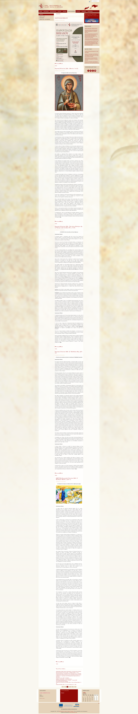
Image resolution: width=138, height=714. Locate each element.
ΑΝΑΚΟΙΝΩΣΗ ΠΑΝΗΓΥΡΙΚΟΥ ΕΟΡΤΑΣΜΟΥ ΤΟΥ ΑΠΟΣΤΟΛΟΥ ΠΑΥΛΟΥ (68, 671)
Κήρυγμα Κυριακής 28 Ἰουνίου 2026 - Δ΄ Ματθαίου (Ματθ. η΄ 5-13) (67, 672)
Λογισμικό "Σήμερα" (43, 698)
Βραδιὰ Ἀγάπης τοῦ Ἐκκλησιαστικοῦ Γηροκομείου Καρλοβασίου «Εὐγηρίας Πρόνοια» (91, 59)
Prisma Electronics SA (73, 712)
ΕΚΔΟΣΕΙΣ (78, 11)
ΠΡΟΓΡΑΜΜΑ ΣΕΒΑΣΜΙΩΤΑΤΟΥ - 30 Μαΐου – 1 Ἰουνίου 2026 (66, 680)
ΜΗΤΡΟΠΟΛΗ (46, 11)
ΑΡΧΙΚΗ (40, 11)
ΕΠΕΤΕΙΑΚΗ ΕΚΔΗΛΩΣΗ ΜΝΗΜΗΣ (62, 681)
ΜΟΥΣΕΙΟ (59, 11)
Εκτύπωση (58, 63)
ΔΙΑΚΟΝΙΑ (64, 11)
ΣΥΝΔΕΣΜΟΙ (84, 11)
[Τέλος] (75, 686)
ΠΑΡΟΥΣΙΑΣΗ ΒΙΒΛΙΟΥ (61, 18)
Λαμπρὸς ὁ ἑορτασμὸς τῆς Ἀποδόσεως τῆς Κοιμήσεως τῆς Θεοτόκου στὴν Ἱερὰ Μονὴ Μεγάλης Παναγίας (91, 55)
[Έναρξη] (62, 686)
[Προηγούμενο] (64, 686)
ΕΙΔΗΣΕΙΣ (41, 14)
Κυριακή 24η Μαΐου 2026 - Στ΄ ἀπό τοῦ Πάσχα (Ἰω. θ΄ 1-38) (66, 684)
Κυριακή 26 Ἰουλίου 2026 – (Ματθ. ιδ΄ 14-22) (66, 68)
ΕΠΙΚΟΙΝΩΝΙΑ (90, 11)
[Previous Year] (83, 692)
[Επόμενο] (74, 686)
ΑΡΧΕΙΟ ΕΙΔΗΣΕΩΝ (71, 11)
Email (61, 63)
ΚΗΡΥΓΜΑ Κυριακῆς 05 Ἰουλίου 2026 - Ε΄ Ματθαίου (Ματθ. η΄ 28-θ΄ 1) (67, 478)
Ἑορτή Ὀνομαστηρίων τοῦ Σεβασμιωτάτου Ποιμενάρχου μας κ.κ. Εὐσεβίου (68, 673)
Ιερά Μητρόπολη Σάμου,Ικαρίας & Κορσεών (66, 711)
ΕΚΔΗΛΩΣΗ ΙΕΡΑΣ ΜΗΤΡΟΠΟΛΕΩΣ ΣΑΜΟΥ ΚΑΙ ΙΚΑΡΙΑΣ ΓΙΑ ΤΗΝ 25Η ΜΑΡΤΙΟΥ (91, 31)
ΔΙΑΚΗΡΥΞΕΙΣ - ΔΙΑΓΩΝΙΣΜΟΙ (45, 19)
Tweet (56, 65)
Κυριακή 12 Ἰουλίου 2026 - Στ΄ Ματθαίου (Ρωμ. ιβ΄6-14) (68, 352)
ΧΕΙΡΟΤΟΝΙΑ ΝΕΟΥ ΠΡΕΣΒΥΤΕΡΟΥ (91, 28)
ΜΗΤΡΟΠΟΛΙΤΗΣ (53, 11)
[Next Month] (85, 692)
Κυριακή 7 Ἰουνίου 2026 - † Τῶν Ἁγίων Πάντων (64, 679)
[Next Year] (84, 692)
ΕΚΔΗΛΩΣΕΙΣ (42, 17)
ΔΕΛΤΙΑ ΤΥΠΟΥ (42, 16)
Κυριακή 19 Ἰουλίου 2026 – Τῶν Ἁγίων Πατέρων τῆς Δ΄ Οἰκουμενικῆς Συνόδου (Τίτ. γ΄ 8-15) (68, 227)
